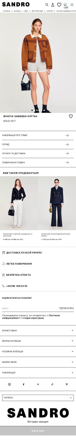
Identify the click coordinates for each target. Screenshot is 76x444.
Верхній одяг (37, 11)
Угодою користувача (33, 318)
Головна (6, 11)
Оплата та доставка (13, 153)
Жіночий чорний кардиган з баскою (17, 235)
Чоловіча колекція (12, 351)
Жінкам (17, 11)
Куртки (50, 11)
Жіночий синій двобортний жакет (55, 235)
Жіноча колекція (11, 341)
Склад (5, 144)
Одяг (26, 11)
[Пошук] (46, 5)
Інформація (8, 373)
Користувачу (9, 330)
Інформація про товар (14, 135)
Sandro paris (9, 362)
